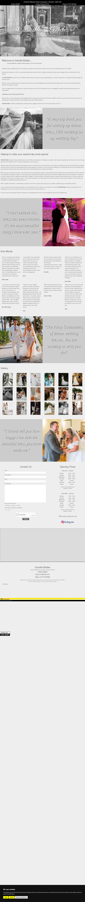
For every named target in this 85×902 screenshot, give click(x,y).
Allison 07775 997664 (69, 4)
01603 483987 (5, 635)
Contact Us (4, 633)
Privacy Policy (5, 584)
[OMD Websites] (42, 599)
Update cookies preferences (6, 600)
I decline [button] (12, 897)
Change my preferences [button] (21, 897)
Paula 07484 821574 (42, 4)
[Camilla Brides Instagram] (67, 522)
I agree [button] (5, 897)
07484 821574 (45, 574)
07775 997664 (45, 577)
